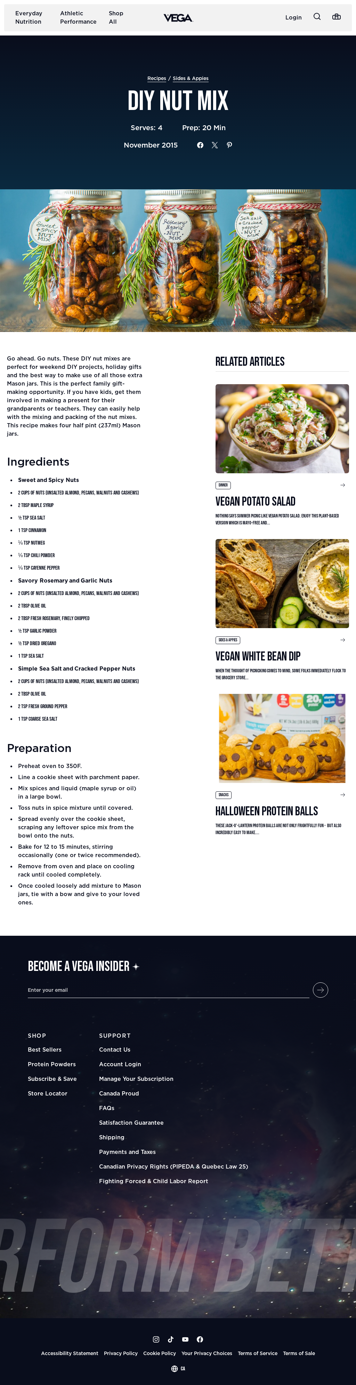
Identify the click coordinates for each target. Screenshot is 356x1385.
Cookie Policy (159, 1353)
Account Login (120, 1064)
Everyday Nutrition (28, 17)
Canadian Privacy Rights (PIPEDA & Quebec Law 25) (173, 1166)
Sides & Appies (191, 78)
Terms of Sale (299, 1353)
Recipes (156, 78)
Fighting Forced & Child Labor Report (153, 1181)
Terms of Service (257, 1353)
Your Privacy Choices (206, 1353)
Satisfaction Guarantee (131, 1122)
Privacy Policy (121, 1353)
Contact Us (114, 1049)
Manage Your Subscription (136, 1079)
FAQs (106, 1108)
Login (293, 17)
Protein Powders (52, 1064)
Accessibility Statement (69, 1353)
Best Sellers (45, 1049)
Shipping (111, 1137)
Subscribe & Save (52, 1079)
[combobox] (178, 1369)
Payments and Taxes (127, 1152)
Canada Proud (119, 1093)
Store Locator (47, 1093)
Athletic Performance (78, 17)
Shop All (116, 17)
